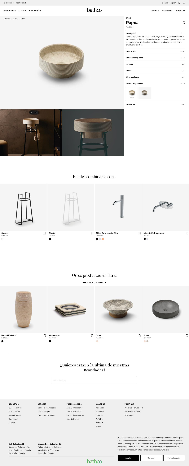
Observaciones (132, 77)
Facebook (100, 411)
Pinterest (99, 422)
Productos (10, 11)
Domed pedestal (8, 335)
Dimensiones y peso (134, 58)
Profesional (21, 3)
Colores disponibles (134, 84)
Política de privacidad (134, 408)
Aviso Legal (129, 415)
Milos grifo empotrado (154, 233)
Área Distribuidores (74, 408)
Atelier (22, 11)
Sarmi (99, 335)
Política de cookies (132, 411)
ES (184, 3)
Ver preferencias (174, 458)
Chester (4, 233)
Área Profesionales (74, 411)
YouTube (99, 419)
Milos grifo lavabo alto (107, 233)
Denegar (151, 458)
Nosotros (167, 11)
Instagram (100, 408)
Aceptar (128, 458)
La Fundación (14, 411)
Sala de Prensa (73, 419)
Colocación (131, 51)
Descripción (131, 33)
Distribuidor (9, 3)
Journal (12, 422)
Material (129, 64)
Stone (15, 18)
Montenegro (54, 335)
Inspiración (35, 11)
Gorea (146, 335)
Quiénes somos (15, 408)
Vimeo (98, 426)
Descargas (130, 104)
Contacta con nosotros (47, 408)
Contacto (180, 11)
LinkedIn (99, 415)
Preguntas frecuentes (46, 415)
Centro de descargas (75, 415)
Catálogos (13, 419)
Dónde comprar (169, 3)
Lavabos (7, 18)
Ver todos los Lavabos (94, 282)
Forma (128, 71)
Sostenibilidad (15, 415)
